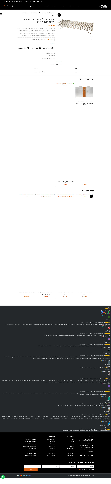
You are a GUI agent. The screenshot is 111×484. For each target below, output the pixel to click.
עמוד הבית (52, 13)
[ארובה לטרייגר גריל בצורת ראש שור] (27, 243)
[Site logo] (103, 6)
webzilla (76, 475)
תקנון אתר (72, 446)
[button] (1, 14)
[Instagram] (88, 455)
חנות (73, 444)
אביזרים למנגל (52, 446)
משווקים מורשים (70, 455)
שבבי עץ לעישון (51, 444)
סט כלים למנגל (32, 448)
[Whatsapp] (84, 455)
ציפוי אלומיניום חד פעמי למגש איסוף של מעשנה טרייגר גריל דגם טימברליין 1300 (84, 103)
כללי (48, 13)
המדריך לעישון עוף (31, 451)
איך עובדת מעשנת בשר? (30, 439)
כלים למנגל (52, 448)
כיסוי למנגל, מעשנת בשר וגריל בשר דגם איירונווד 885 (46, 293)
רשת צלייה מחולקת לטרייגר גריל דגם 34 (65, 182)
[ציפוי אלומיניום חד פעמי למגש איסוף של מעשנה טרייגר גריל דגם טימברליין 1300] (84, 92)
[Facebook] (92, 455)
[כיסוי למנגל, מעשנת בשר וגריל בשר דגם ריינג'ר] (65, 243)
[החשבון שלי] (7, 6)
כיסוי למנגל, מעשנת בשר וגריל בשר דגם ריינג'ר (65, 293)
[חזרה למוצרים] (52, 16)
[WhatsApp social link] (4, 1)
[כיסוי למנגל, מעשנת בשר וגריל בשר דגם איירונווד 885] (46, 243)
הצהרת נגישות (71, 451)
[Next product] (50, 16)
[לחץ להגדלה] (91, 37)
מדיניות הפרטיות (70, 448)
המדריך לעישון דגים (31, 453)
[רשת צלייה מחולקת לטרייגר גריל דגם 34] (65, 131)
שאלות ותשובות (70, 458)
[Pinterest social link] (47, 58)
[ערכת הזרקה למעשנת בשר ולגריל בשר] (84, 243)
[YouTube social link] (6, 1)
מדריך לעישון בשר (51, 439)
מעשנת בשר (52, 441)
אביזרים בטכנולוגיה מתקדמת (29, 446)
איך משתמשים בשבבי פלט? (30, 441)
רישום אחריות (71, 453)
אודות (73, 439)
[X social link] (49, 58)
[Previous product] (54, 16)
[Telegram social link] (43, 58)
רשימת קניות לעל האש (31, 444)
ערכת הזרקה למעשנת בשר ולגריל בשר (84, 293)
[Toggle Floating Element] (3, 477)
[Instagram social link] (8, 1)
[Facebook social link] (9, 1)
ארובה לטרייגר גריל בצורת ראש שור (26, 293)
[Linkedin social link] (46, 58)
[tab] (58, 64)
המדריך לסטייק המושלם (30, 455)
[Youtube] (81, 455)
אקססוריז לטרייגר (51, 453)
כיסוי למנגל (52, 451)
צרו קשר (72, 441)
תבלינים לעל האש (51, 455)
